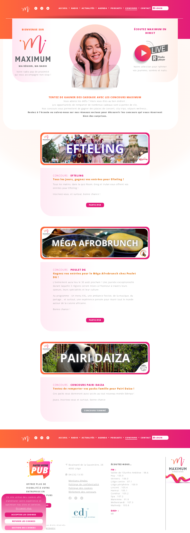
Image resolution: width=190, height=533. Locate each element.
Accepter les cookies (23, 514)
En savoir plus (24, 508)
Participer (95, 205)
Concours (131, 8)
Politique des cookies (81, 488)
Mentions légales (78, 480)
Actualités (88, 8)
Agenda (102, 8)
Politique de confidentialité (84, 484)
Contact (146, 8)
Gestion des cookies (24, 527)
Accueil (63, 8)
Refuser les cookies (23, 521)
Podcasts (116, 8)
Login (158, 8)
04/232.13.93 (76, 474)
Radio (74, 8)
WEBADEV (50, 528)
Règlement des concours (82, 491)
